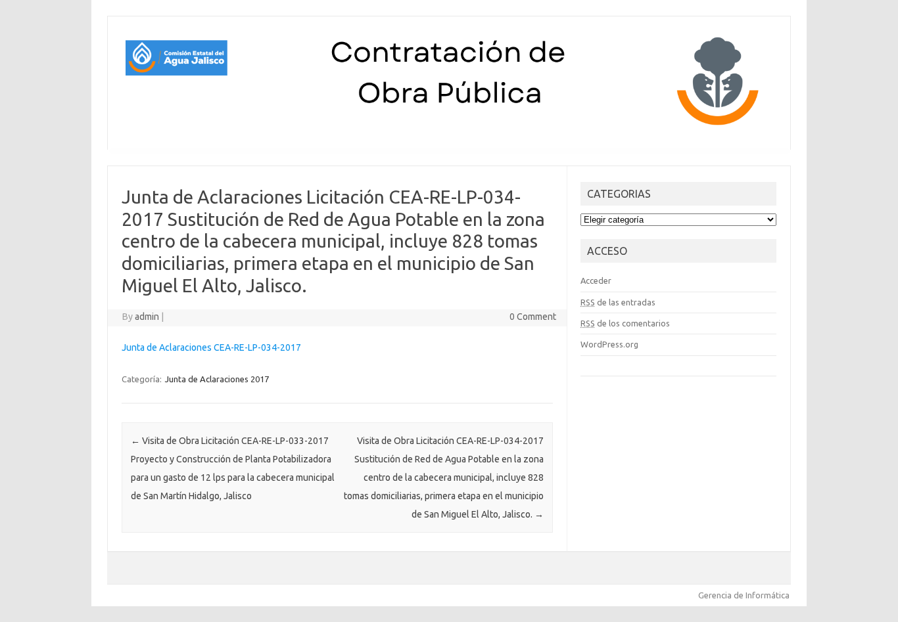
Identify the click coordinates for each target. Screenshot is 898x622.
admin (147, 316)
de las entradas (617, 302)
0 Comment (532, 316)
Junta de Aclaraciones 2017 (217, 379)
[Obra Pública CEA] (449, 127)
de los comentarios (625, 323)
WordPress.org (609, 344)
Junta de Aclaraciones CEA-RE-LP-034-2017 (211, 347)
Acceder (595, 280)
